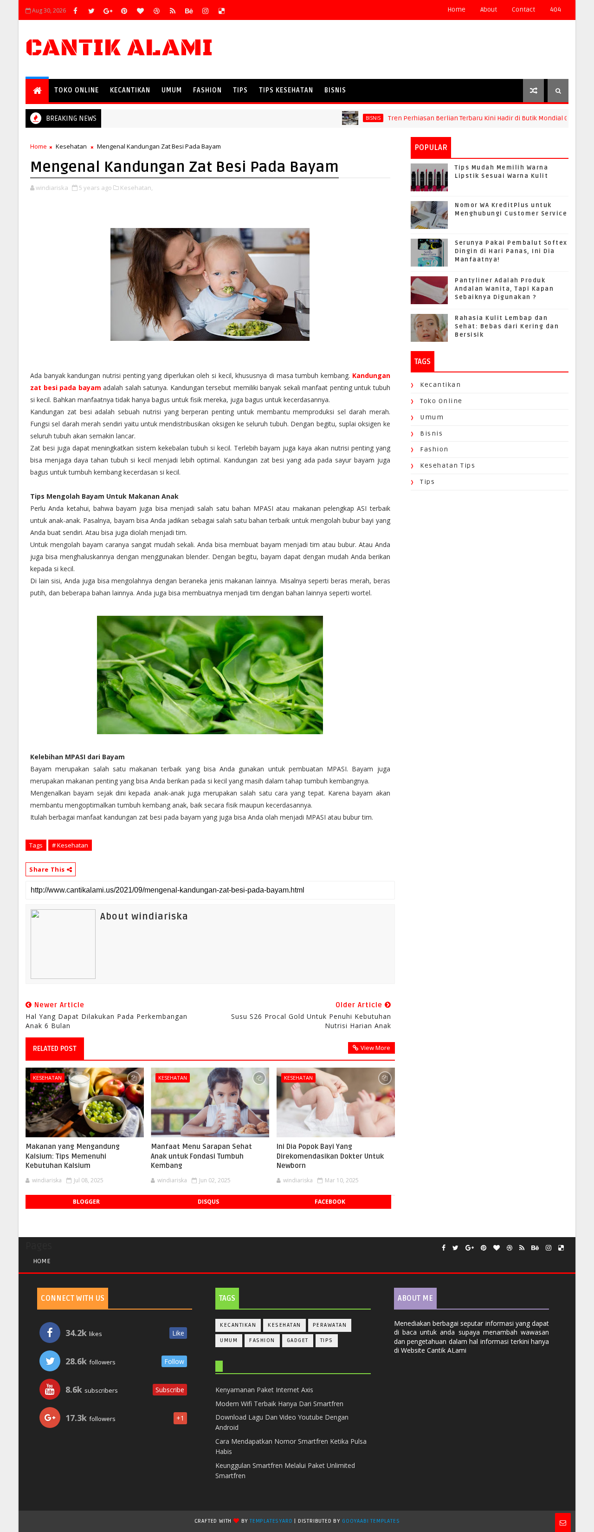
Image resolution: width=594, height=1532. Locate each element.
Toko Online (76, 90)
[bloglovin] (140, 11)
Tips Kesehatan (286, 90)
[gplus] (108, 11)
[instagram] (205, 11)
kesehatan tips (447, 465)
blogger (86, 1202)
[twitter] (91, 11)
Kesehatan (71, 146)
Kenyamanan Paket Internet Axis (264, 1389)
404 (555, 9)
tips (427, 482)
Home (456, 9)
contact (523, 9)
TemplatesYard (271, 1521)
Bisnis (335, 90)
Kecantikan (130, 90)
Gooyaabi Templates (371, 1521)
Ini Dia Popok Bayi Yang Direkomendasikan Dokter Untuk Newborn (330, 1156)
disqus (208, 1202)
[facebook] (75, 11)
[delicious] (221, 11)
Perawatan (330, 1325)
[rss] (173, 11)
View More (375, 1047)
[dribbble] (156, 11)
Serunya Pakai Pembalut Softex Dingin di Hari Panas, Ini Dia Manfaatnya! (511, 251)
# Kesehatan (70, 845)
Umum (171, 90)
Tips (240, 90)
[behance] (189, 11)
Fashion (207, 90)
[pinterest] (124, 11)
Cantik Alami (119, 48)
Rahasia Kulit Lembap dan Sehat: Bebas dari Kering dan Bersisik (507, 326)
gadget (298, 1340)
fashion (434, 449)
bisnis (346, 118)
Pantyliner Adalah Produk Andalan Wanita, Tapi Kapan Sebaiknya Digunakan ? (504, 289)
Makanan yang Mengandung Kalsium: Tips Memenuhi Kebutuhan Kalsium (73, 1156)
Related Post (55, 1048)
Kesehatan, (136, 187)
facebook (330, 1202)
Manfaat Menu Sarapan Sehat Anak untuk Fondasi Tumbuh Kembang (201, 1156)
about (488, 9)
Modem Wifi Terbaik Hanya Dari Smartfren (279, 1403)
